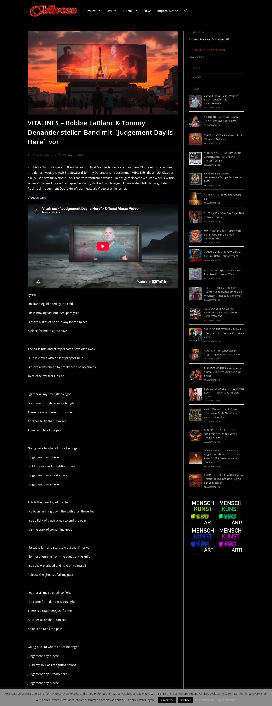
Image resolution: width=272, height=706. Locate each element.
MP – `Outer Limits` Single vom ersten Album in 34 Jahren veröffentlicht (222, 234)
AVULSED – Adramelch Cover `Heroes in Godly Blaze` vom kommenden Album (221, 413)
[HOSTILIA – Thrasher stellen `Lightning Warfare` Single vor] (195, 354)
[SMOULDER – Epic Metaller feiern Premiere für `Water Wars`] (195, 274)
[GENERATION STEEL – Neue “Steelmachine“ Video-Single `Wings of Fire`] (195, 435)
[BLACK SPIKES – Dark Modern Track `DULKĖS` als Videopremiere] (195, 101)
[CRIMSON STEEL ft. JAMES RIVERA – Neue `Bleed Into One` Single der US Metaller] (195, 480)
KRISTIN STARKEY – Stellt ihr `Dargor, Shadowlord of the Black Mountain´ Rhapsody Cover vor (223, 291)
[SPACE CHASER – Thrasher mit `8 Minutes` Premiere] (195, 139)
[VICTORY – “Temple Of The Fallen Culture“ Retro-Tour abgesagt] (195, 255)
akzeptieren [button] (167, 700)
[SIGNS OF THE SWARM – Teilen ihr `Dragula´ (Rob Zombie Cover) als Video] (195, 334)
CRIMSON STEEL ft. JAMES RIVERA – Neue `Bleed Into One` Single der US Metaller (223, 478)
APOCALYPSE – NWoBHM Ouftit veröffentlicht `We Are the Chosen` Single (222, 156)
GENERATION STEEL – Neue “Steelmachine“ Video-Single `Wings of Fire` (220, 433)
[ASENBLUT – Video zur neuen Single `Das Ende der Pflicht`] (195, 120)
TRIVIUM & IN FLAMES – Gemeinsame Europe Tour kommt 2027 (223, 177)
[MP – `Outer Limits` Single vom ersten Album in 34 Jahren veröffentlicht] (195, 236)
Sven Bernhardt (43, 155)
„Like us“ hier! (196, 57)
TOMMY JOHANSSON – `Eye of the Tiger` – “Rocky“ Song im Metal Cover (224, 392)
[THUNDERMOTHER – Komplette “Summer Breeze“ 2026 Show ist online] (195, 373)
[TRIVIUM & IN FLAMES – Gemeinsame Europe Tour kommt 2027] (195, 179)
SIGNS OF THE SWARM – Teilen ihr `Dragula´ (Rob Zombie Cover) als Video (224, 333)
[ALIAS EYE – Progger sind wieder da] (195, 198)
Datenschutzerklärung (207, 700)
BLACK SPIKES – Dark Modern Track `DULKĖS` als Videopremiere (221, 99)
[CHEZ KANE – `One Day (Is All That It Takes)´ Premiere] (195, 217)
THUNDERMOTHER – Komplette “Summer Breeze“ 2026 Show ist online (222, 372)
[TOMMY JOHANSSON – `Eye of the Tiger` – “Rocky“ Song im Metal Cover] (195, 394)
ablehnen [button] (186, 700)
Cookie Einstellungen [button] (141, 700)
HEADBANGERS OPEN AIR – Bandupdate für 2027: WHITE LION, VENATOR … (220, 312)
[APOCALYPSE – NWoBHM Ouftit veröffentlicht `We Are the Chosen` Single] (195, 158)
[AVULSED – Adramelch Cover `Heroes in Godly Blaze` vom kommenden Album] (195, 415)
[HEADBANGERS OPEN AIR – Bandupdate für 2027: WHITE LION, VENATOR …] (195, 314)
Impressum (229, 700)
